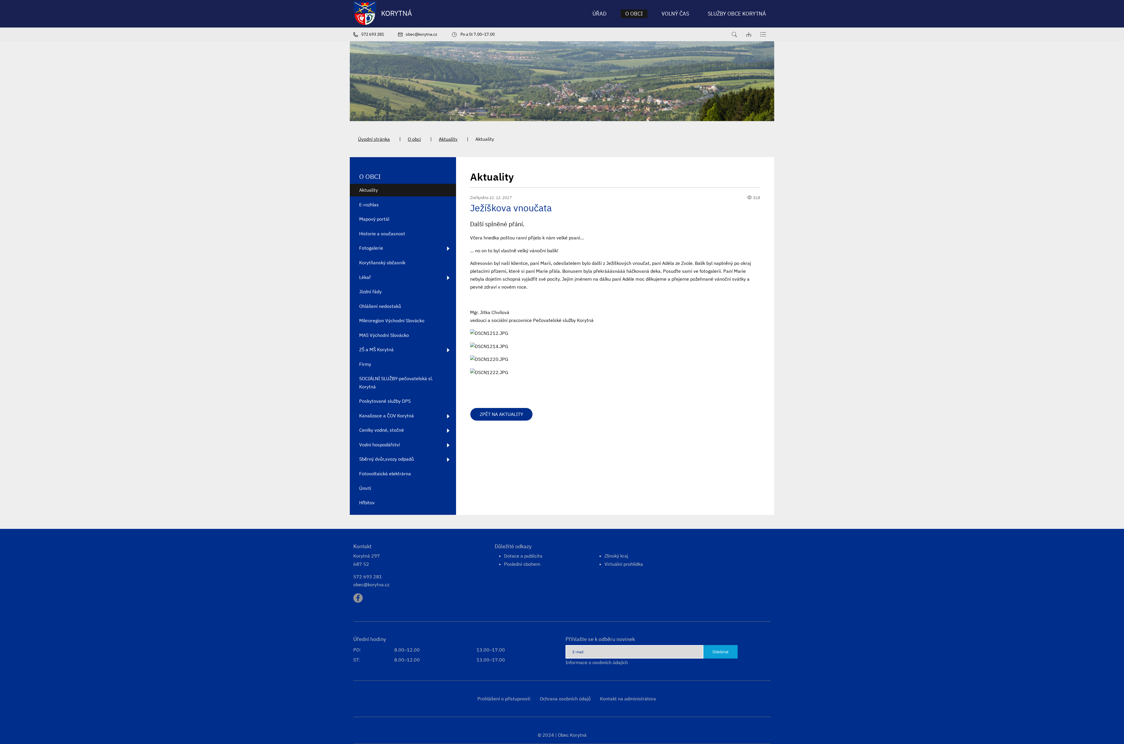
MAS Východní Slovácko (384, 335)
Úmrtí (365, 488)
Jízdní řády (370, 291)
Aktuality (448, 139)
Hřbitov (367, 502)
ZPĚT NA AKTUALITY (501, 414)
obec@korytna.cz (371, 584)
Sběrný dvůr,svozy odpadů (386, 459)
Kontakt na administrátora (628, 699)
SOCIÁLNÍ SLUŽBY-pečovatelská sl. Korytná (396, 382)
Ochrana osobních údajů (565, 699)
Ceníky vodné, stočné (381, 430)
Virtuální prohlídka (623, 564)
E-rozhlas (369, 205)
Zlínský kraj (616, 556)
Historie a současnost (382, 233)
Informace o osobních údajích (597, 662)
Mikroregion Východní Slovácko (391, 320)
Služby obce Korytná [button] (737, 13)
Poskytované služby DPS (385, 401)
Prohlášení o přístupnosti (503, 699)
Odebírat (720, 651)
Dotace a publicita (523, 556)
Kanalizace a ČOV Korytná (386, 416)
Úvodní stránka (374, 139)
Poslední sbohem (522, 564)
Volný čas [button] (675, 13)
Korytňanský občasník (382, 262)
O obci (414, 139)
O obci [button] (634, 13)
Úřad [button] (599, 13)
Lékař (365, 277)
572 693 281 (367, 577)
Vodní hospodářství (379, 445)
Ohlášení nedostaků (380, 306)
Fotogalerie (371, 248)
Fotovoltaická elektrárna (385, 473)
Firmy (365, 364)
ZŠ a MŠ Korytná (376, 349)
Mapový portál (374, 219)
